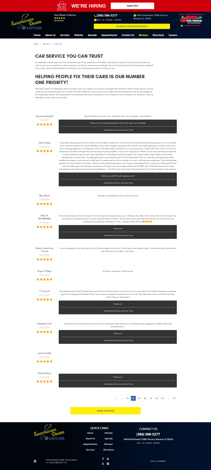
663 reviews (59, 20)
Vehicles (78, 35)
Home (37, 35)
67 (174, 398)
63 (162, 398)
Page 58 (58, 44)
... (121, 398)
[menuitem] (37, 35)
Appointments (109, 35)
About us (90, 438)
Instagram (108, 463)
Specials (92, 35)
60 (145, 398)
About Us (50, 35)
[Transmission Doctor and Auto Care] (26, 22)
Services (64, 35)
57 (127, 398)
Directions (158, 35)
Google (108, 458)
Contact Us (128, 35)
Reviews (143, 35)
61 (151, 398)
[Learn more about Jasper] (191, 20)
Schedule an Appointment (132, 26)
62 (157, 398)
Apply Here (132, 6)
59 (139, 398)
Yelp (103, 463)
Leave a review (105, 410)
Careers (173, 35)
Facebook (103, 458)
